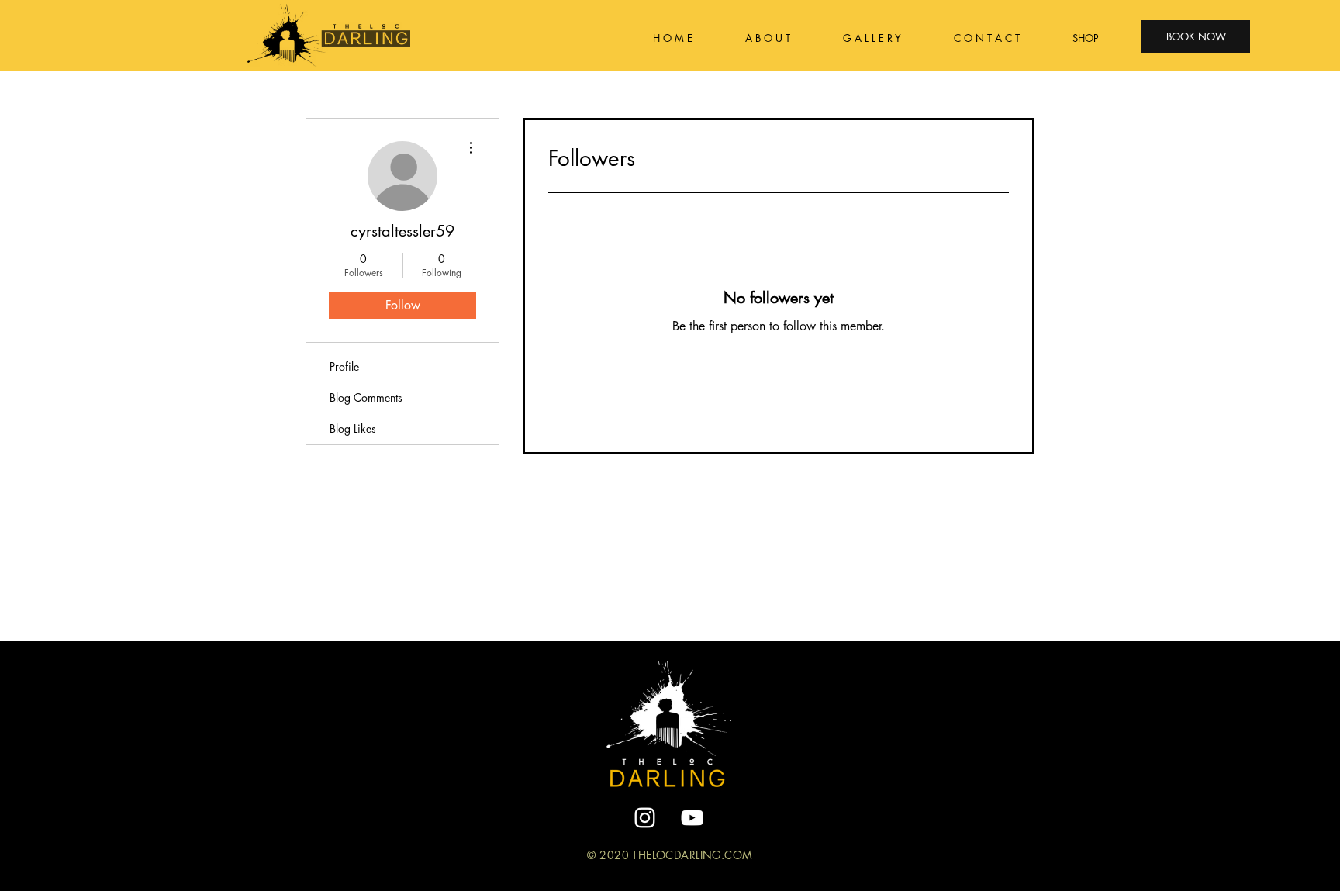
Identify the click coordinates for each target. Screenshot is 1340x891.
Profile (344, 366)
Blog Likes (353, 428)
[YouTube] (692, 817)
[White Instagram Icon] (644, 817)
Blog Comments (366, 397)
